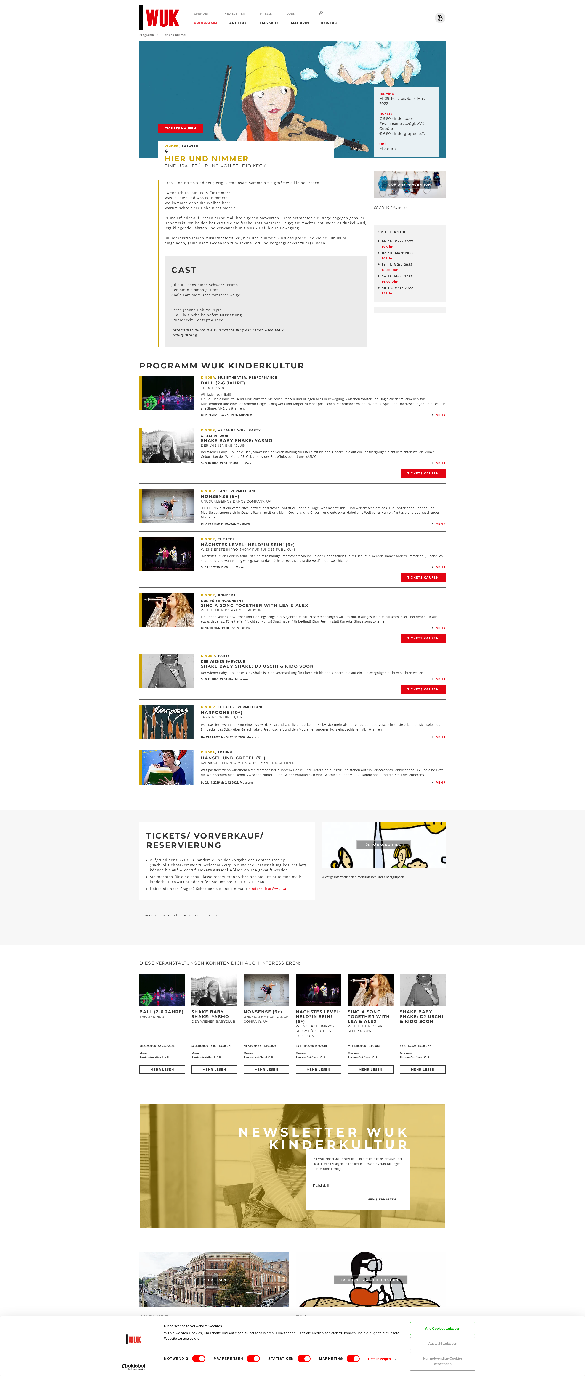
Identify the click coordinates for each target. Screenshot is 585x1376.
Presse (266, 13)
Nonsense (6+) (220, 496)
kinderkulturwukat (268, 888)
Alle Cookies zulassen (442, 1328)
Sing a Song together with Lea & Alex (254, 605)
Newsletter (234, 13)
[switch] (253, 1358)
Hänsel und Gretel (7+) (233, 757)
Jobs (291, 13)
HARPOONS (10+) (222, 712)
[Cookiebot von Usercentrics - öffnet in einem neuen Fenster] (134, 1367)
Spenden (201, 13)
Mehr (441, 415)
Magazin (300, 23)
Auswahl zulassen (442, 1343)
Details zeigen (379, 1359)
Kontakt (330, 23)
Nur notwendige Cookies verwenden (443, 1361)
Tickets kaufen (180, 128)
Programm (205, 23)
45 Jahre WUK (214, 436)
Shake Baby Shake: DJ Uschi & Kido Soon (257, 666)
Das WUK (269, 23)
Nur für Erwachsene (222, 601)
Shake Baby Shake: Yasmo (236, 440)
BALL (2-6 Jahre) (223, 383)
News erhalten (382, 1199)
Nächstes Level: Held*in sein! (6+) (248, 544)
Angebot (238, 23)
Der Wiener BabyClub (223, 661)
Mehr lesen (162, 1069)
